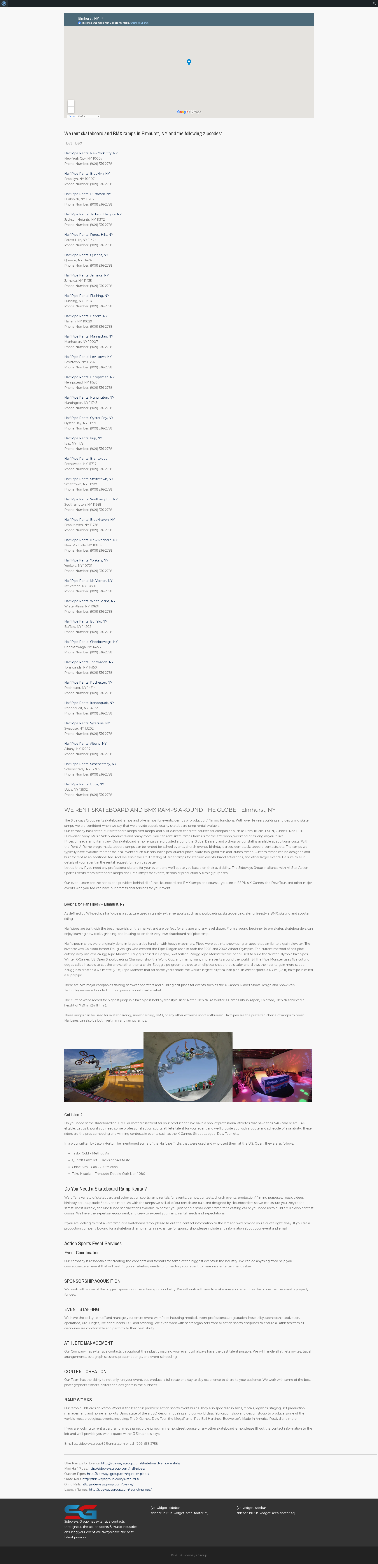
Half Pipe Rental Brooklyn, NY (87, 174)
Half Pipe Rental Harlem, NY (86, 316)
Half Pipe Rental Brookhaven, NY (89, 520)
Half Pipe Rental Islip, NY (83, 438)
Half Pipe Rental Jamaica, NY (86, 275)
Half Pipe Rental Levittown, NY (88, 357)
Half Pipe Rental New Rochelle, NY (91, 540)
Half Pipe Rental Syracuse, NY (87, 723)
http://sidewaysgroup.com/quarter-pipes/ (118, 1474)
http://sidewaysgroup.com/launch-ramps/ (120, 1490)
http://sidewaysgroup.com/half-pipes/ (117, 1469)
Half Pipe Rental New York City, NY (91, 153)
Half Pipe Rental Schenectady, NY (90, 764)
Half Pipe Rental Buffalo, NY (85, 621)
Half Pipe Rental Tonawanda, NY (89, 662)
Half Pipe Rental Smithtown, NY (88, 479)
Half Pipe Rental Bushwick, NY (87, 194)
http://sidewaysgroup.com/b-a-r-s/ (107, 1484)
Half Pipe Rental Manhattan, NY (88, 336)
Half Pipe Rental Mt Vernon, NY (88, 581)
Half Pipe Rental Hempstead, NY (89, 377)
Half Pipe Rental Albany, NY (85, 744)
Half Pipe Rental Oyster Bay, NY (88, 418)
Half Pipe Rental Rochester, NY (88, 682)
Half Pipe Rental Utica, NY (84, 784)
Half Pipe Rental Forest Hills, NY (88, 235)
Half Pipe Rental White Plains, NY (90, 601)
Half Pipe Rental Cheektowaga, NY (91, 642)
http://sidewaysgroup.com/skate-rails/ (110, 1479)
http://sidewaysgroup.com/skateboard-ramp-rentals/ (140, 1463)
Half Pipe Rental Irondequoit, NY (89, 703)
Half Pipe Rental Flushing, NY (86, 296)
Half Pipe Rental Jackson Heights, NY (93, 214)
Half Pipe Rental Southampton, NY (91, 499)
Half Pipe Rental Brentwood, (86, 459)
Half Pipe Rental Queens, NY (86, 255)
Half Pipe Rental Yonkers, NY (86, 560)
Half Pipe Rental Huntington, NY (89, 397)
